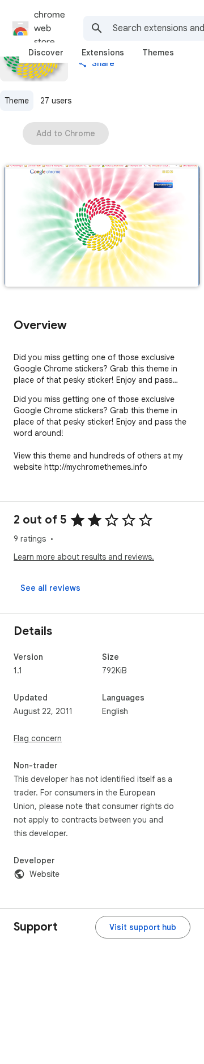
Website (44, 874)
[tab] (46, 52)
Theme (17, 101)
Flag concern (38, 738)
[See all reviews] (50, 588)
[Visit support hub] (142, 927)
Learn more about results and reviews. (84, 557)
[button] (102, 227)
